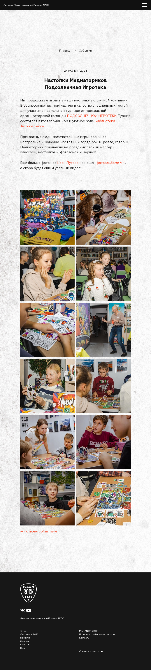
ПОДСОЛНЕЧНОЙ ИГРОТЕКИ (92, 116)
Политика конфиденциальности (97, 634)
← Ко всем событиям (38, 531)
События (85, 50)
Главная (65, 50)
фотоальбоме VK (110, 163)
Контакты (84, 638)
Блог (23, 648)
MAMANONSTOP (88, 631)
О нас (23, 631)
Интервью (25, 641)
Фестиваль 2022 (29, 634)
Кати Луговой (69, 163)
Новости (25, 638)
